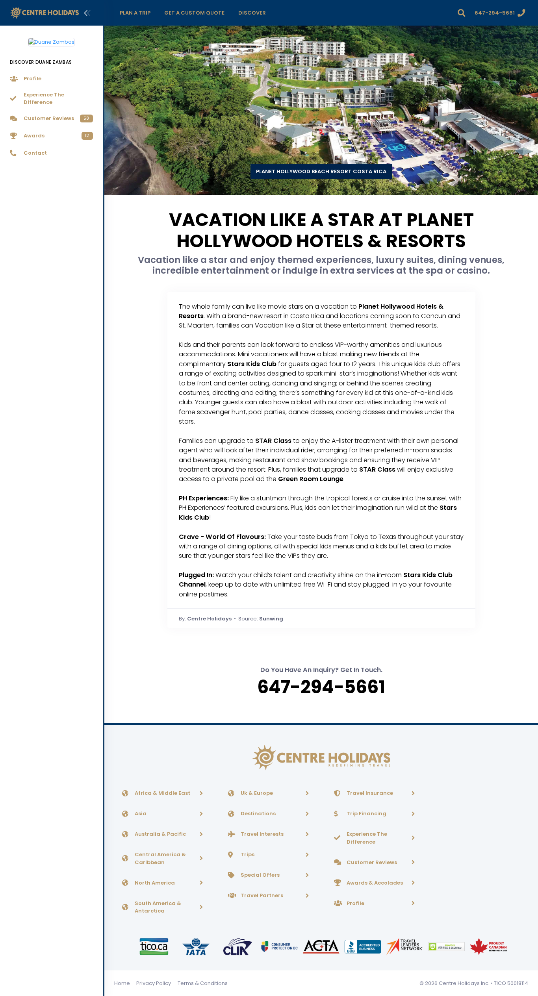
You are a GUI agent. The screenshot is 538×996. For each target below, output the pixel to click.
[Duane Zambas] (51, 38)
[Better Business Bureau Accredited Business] (363, 946)
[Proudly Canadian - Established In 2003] (488, 946)
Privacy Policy (153, 983)
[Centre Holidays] (44, 13)
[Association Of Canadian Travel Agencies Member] (322, 946)
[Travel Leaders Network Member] (405, 946)
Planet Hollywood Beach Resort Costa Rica (321, 171)
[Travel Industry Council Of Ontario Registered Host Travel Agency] (154, 946)
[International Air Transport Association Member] (196, 946)
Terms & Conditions (203, 983)
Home (122, 983)
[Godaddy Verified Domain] (447, 946)
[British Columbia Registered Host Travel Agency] (280, 946)
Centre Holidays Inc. (464, 983)
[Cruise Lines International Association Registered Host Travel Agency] (238, 946)
